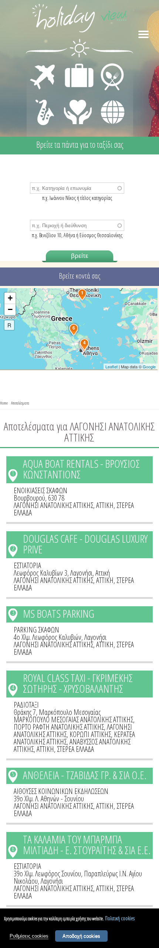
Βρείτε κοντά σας (79, 276)
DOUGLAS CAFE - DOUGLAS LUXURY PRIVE (85, 543)
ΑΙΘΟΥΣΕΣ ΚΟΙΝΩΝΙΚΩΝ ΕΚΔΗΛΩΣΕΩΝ (61, 791)
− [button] (10, 309)
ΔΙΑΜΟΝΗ (75, 65)
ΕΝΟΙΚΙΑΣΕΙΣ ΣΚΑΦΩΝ (40, 490)
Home (4, 403)
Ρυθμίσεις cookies (29, 936)
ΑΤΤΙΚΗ (105, 505)
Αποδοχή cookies (81, 936)
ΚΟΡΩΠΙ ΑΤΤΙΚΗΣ (90, 734)
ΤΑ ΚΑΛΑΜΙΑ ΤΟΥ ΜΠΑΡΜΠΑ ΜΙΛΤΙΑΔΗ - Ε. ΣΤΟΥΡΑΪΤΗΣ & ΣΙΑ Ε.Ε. (86, 844)
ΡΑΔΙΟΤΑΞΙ (26, 705)
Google (149, 366)
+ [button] (10, 298)
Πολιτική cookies (120, 918)
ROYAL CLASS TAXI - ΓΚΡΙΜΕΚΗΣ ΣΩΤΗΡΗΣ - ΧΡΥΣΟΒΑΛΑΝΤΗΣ (78, 683)
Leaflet (111, 366)
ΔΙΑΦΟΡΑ (108, 98)
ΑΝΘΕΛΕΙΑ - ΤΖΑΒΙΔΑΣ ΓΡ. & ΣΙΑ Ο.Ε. (84, 775)
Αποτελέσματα (20, 403)
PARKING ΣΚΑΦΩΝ (36, 630)
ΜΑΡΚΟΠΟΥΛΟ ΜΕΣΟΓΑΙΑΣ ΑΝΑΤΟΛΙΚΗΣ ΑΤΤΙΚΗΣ (73, 719)
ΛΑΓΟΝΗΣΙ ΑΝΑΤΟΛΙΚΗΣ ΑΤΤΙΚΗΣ (53, 505)
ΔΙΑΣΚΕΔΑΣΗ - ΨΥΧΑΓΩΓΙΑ (43, 104)
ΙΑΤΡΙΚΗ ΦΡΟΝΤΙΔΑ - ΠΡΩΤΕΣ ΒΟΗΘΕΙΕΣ (78, 109)
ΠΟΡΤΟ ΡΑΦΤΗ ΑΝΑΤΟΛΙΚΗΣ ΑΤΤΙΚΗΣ (59, 727)
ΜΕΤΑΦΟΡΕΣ (43, 65)
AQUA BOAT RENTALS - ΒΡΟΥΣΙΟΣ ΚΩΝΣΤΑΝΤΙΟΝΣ (81, 468)
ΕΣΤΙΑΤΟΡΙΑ (27, 565)
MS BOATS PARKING (58, 613)
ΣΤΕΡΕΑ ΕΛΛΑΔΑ (75, 749)
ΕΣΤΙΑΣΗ (107, 65)
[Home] (79, 19)
